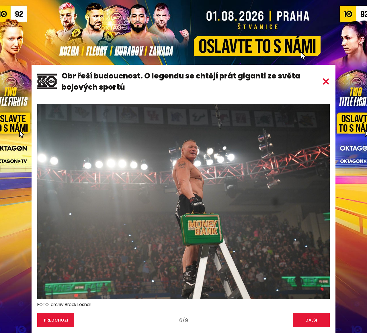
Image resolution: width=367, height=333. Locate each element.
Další (311, 320)
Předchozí (56, 320)
